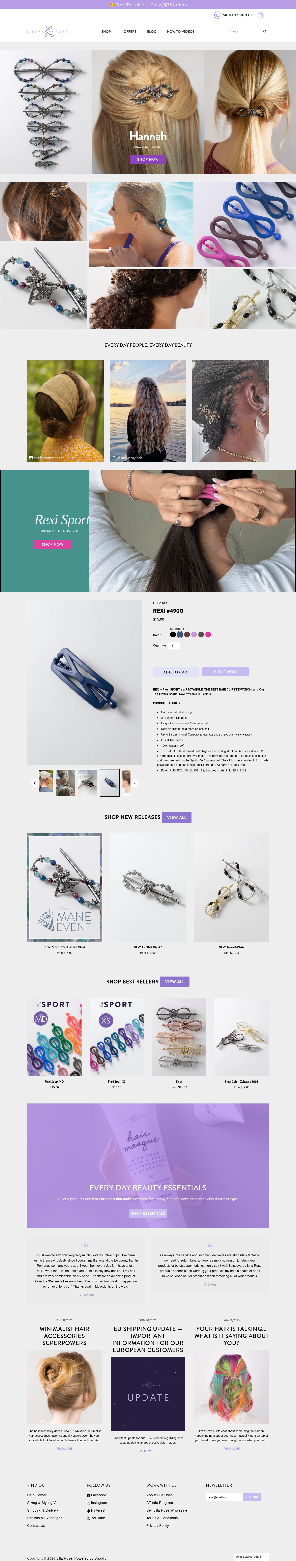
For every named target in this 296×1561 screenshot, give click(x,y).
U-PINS (148, 299)
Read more (149, 4)
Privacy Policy (157, 1525)
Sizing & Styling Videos (45, 1502)
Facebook (98, 1494)
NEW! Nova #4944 (231, 947)
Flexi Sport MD (54, 1081)
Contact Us (36, 1525)
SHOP (106, 31)
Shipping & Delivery (43, 1510)
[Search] (265, 31)
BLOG (151, 31)
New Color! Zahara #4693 (241, 1081)
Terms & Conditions (162, 1517)
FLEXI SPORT (192, 221)
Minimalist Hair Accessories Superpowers (64, 1336)
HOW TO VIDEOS (181, 31)
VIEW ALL (176, 817)
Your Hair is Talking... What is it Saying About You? (231, 1336)
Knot (179, 1081)
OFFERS (130, 31)
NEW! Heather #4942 (148, 947)
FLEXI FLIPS (43, 211)
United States (249, 1556)
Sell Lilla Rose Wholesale (166, 1510)
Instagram (98, 1502)
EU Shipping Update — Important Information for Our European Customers (148, 1339)
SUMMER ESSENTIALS (193, 230)
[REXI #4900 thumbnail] (43, 780)
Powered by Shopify (90, 1558)
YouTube (97, 1517)
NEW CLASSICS (252, 299)
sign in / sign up (238, 15)
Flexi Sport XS (117, 1081)
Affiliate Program (159, 1502)
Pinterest (97, 1510)
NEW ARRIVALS (43, 286)
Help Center (37, 1494)
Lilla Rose (161, 603)
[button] (141, 458)
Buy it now (225, 672)
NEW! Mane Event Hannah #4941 (64, 947)
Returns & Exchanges (44, 1517)
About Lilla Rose (159, 1494)
